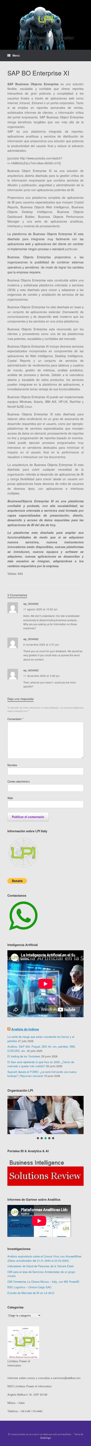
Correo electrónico (18, 781)
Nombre (12, 765)
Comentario (15, 719)
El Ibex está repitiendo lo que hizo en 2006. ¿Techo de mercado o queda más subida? (40, 1064)
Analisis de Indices (25, 1029)
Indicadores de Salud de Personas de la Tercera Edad (40, 1266)
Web (10, 798)
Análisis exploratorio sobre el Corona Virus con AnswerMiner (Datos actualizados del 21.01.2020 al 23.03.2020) (44, 1258)
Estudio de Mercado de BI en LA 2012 (30, 1293)
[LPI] (45, 19)
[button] (45, 1115)
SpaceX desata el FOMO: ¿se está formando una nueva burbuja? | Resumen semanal (41, 1074)
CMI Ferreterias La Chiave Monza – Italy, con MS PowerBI (43, 1282)
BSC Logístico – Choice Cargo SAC (29, 1287)
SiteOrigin (45, 1437)
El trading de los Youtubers (23, 1056)
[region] (45, 1173)
